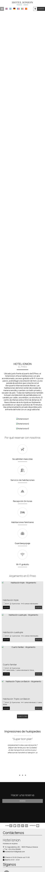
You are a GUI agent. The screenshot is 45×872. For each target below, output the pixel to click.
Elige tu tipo (22, 716)
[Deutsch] (14, 8)
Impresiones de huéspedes (22, 731)
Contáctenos (13, 832)
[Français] (18, 8)
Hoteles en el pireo (10, 843)
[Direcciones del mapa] (35, 9)
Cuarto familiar (10, 664)
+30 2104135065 (14, 849)
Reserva (41, 9)
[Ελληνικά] (10, 8)
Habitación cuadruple (13, 632)
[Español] (26, 8)
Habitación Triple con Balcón (16, 698)
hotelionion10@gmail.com (15, 851)
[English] (6, 8)
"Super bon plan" (22, 739)
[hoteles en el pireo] (22, 3)
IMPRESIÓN (33, 825)
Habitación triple (11, 600)
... (22, 771)
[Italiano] (22, 8)
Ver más (6, 607)
